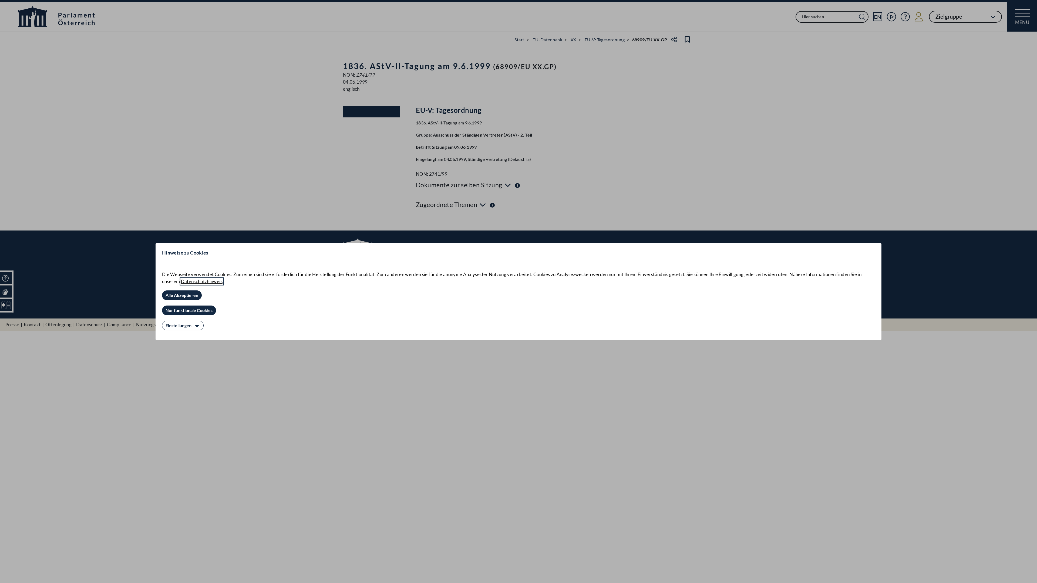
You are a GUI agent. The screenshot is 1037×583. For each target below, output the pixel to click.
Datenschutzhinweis (202, 281)
